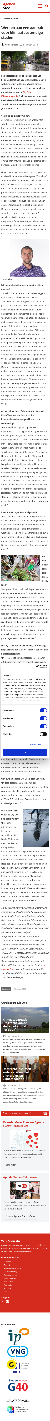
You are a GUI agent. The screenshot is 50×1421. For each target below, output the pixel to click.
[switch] (43, 718)
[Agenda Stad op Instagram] (7, 1301)
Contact (7, 1265)
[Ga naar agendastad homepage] (9, 6)
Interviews (6, 989)
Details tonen (36, 744)
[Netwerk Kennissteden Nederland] (17, 1409)
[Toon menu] (40, 6)
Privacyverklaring (10, 1272)
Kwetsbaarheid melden (13, 1268)
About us (7, 1288)
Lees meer (12, 1165)
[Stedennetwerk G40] (17, 1385)
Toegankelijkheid (10, 1278)
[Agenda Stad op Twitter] (2, 1301)
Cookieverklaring (10, 1275)
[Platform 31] (17, 1401)
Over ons (7, 1262)
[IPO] (17, 1336)
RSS (5, 1292)
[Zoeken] (47, 6)
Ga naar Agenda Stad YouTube (20, 1216)
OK (25, 752)
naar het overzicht (11, 19)
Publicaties (8, 1285)
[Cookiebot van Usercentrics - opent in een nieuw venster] (36, 666)
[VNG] (17, 1351)
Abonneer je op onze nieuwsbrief (17, 1113)
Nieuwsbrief (8, 1282)
